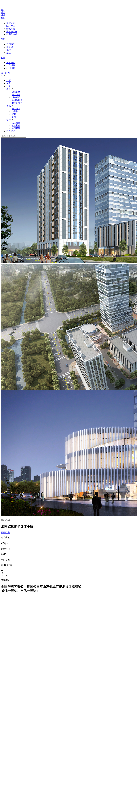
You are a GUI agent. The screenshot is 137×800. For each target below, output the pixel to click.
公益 (8, 53)
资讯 (3, 39)
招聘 (3, 57)
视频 (8, 50)
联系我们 (5, 73)
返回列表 (5, 532)
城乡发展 (10, 26)
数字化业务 (11, 34)
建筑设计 (10, 23)
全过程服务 (11, 31)
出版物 (9, 47)
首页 (3, 10)
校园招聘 (10, 68)
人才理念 (10, 62)
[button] (68, 571)
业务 (3, 15)
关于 (3, 12)
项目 (3, 18)
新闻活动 (10, 44)
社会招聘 (10, 65)
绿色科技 (10, 29)
